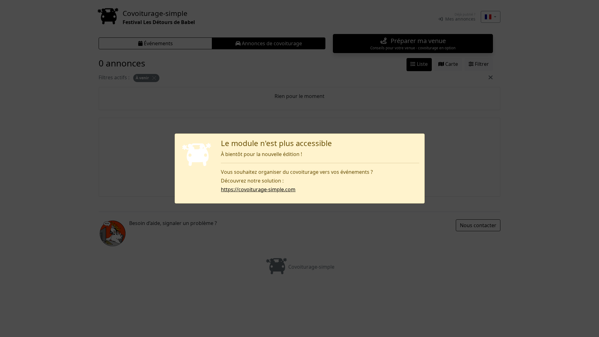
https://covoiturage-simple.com (258, 189)
